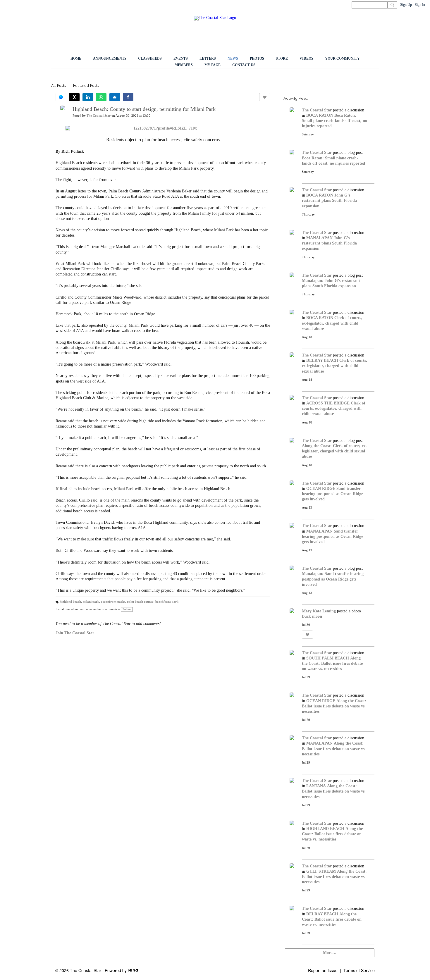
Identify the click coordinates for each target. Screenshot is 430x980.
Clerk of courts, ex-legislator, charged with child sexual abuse (332, 323)
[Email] (114, 97)
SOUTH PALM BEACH (327, 658)
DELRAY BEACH (322, 360)
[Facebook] (128, 97)
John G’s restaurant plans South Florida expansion (329, 200)
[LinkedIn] (87, 97)
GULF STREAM (321, 871)
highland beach (70, 601)
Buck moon (312, 616)
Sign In (420, 5)
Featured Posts (86, 85)
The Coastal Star (99, 115)
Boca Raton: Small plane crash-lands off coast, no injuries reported (334, 120)
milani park (91, 601)
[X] (74, 97)
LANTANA (316, 786)
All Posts (58, 85)
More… (329, 952)
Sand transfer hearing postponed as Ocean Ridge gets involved (332, 493)
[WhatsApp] (101, 97)
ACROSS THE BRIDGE (328, 403)
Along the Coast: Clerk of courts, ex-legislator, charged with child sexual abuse (334, 451)
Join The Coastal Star (75, 633)
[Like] (264, 97)
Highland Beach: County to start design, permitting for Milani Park (144, 109)
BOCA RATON (319, 115)
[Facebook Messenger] (61, 97)
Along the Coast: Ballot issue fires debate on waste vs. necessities (332, 663)
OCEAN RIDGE (320, 488)
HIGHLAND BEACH (325, 828)
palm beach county (140, 601)
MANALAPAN (319, 238)
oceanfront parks (113, 601)
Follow (127, 609)
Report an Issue (323, 970)
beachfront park (166, 601)
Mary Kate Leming (319, 611)
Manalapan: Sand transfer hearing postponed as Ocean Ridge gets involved (333, 578)
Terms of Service (359, 970)
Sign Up (406, 5)
